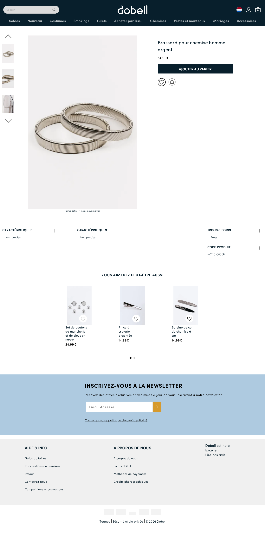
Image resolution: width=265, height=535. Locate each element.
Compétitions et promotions (44, 489)
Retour (29, 474)
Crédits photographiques (131, 481)
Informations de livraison (42, 466)
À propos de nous (126, 458)
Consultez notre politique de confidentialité (116, 420)
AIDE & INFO (36, 447)
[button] (8, 78)
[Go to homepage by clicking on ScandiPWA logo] (132, 8)
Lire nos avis (215, 454)
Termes (105, 521)
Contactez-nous (36, 481)
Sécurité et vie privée (128, 521)
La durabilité (122, 466)
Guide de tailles (35, 458)
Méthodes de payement (130, 474)
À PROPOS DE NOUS (132, 447)
